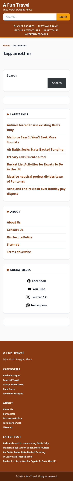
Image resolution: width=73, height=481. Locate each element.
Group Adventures (27, 30)
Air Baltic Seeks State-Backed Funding (35, 149)
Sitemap (13, 244)
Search (63, 16)
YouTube (39, 289)
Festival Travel (48, 26)
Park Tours (51, 30)
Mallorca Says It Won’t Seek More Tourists (26, 447)
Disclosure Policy (19, 237)
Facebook (39, 281)
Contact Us (15, 230)
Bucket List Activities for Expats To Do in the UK (29, 461)
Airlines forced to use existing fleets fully (26, 443)
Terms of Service (19, 252)
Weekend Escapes (36, 34)
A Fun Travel (16, 5)
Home (6, 45)
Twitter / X (39, 297)
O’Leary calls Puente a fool (26, 157)
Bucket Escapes (24, 26)
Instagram (39, 305)
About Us (14, 222)
